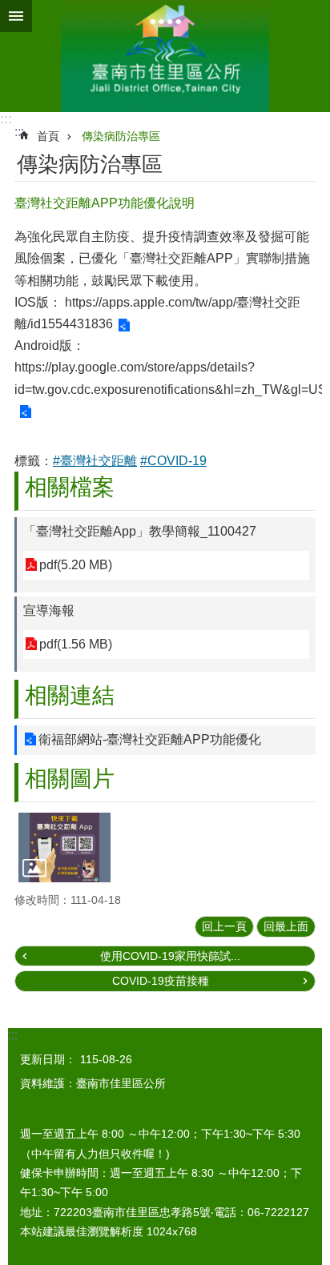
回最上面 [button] (286, 926)
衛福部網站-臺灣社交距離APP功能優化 (149, 739)
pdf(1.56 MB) (75, 644)
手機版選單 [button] (16, 16)
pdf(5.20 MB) (75, 565)
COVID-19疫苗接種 (160, 980)
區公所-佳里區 (165, 56)
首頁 (48, 136)
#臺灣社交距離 (95, 461)
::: (6, 119)
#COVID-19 (173, 461)
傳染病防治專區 (121, 136)
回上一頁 (224, 926)
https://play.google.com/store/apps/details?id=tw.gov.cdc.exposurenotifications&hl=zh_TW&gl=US (170, 378)
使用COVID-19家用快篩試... (170, 956)
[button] (64, 847)
